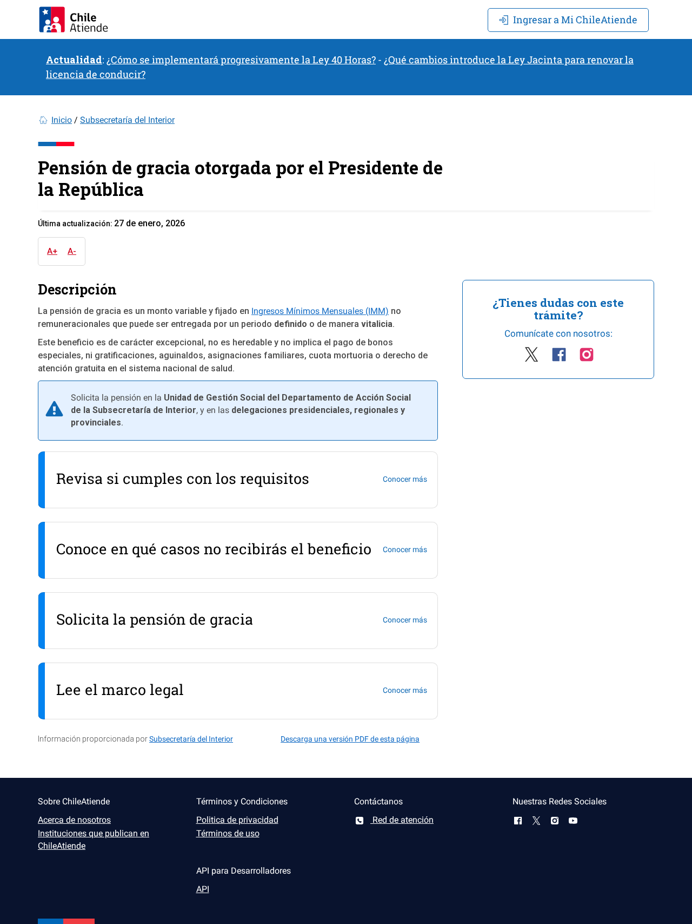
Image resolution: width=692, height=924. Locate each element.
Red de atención (402, 820)
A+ (52, 251)
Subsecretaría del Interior (127, 120)
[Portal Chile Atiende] (73, 19)
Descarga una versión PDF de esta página (350, 739)
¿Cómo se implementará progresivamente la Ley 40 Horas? (241, 59)
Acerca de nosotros (74, 820)
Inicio (61, 120)
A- (72, 251)
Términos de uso (228, 833)
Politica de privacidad (237, 820)
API (202, 889)
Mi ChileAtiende (575, 19)
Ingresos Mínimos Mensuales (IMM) (320, 311)
